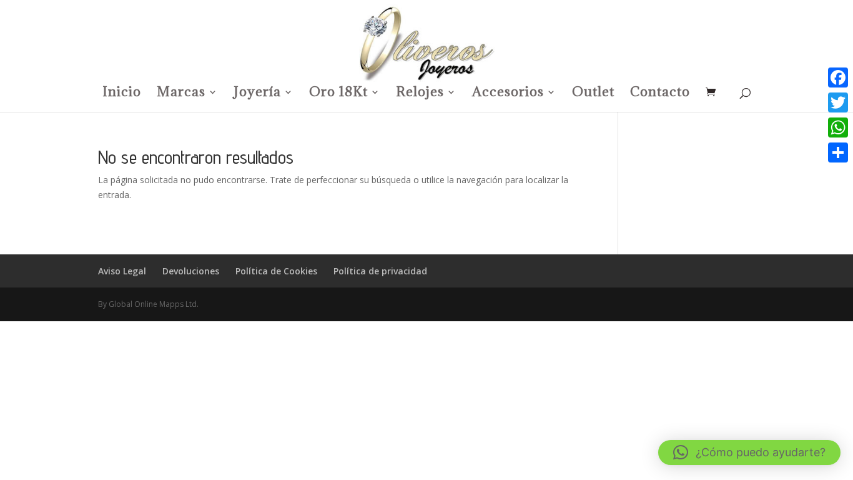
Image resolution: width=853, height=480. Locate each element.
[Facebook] (838, 77)
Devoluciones (190, 271)
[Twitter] (838, 102)
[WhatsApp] (838, 127)
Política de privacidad (380, 271)
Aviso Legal (122, 271)
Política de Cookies (276, 271)
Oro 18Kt (338, 94)
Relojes (420, 94)
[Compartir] (838, 152)
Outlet (593, 94)
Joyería (257, 94)
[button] (749, 452)
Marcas (181, 94)
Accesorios (508, 94)
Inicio (121, 94)
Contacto (660, 94)
